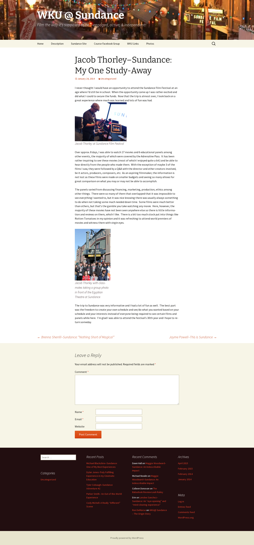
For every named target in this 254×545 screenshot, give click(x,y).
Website (79, 426)
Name (79, 412)
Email (79, 419)
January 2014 (184, 479)
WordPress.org (186, 517)
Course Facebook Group (107, 43)
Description (57, 43)
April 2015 (183, 463)
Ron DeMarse (139, 510)
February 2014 (185, 474)
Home (40, 43)
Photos (150, 43)
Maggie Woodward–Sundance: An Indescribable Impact (149, 467)
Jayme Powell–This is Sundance (193, 337)
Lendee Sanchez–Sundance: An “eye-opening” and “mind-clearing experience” (149, 501)
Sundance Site (79, 43)
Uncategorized (108, 78)
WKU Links (133, 43)
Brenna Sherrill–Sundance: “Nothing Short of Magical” (75, 337)
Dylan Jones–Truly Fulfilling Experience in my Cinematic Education (100, 476)
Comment (82, 372)
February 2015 (185, 468)
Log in (181, 501)
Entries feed (184, 506)
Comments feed (186, 512)
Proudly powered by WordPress (127, 537)
